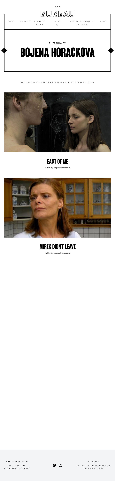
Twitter (55, 465)
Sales (57, 22)
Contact (89, 21)
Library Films (39, 23)
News (103, 21)
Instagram (60, 465)
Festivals (75, 21)
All (23, 82)
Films (11, 21)
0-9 (92, 82)
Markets (25, 21)
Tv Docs (82, 24)
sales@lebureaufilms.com (94, 466)
